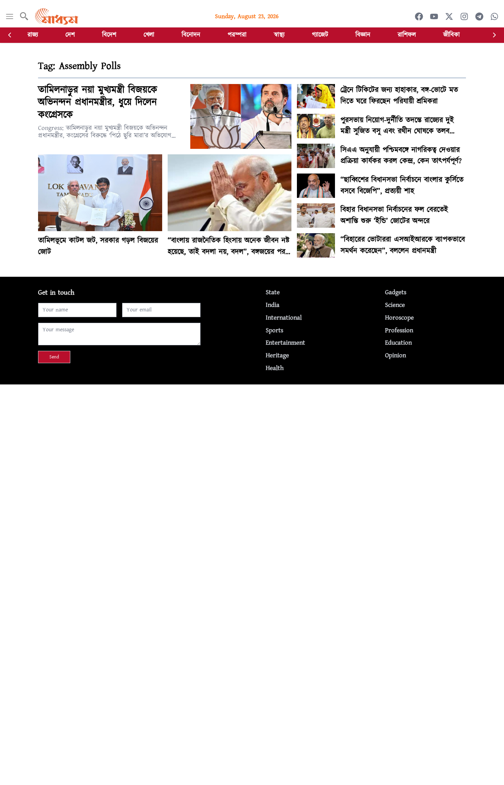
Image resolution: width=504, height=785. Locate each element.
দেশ (70, 34)
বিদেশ (109, 34)
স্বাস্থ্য (279, 34)
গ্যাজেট (320, 34)
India (272, 305)
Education (398, 342)
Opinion (395, 355)
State (273, 292)
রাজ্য (32, 34)
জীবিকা (451, 34)
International (284, 317)
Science (395, 305)
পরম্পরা (237, 34)
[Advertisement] (205, 432)
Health (275, 368)
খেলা (149, 34)
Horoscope (399, 317)
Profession (399, 330)
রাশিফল (407, 34)
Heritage (277, 355)
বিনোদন (191, 34)
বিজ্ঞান (363, 34)
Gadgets (395, 292)
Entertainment (285, 342)
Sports (274, 330)
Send (54, 357)
